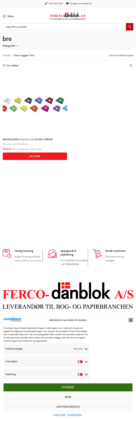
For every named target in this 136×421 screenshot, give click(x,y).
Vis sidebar (13, 65)
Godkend (68, 387)
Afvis (68, 397)
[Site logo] (68, 15)
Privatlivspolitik (74, 414)
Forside (7, 55)
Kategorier (9, 45)
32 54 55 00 (72, 264)
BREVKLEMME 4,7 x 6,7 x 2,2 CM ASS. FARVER (27, 139)
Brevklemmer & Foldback (15, 144)
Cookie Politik (59, 414)
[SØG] (129, 27)
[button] (130, 320)
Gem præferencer (68, 406)
